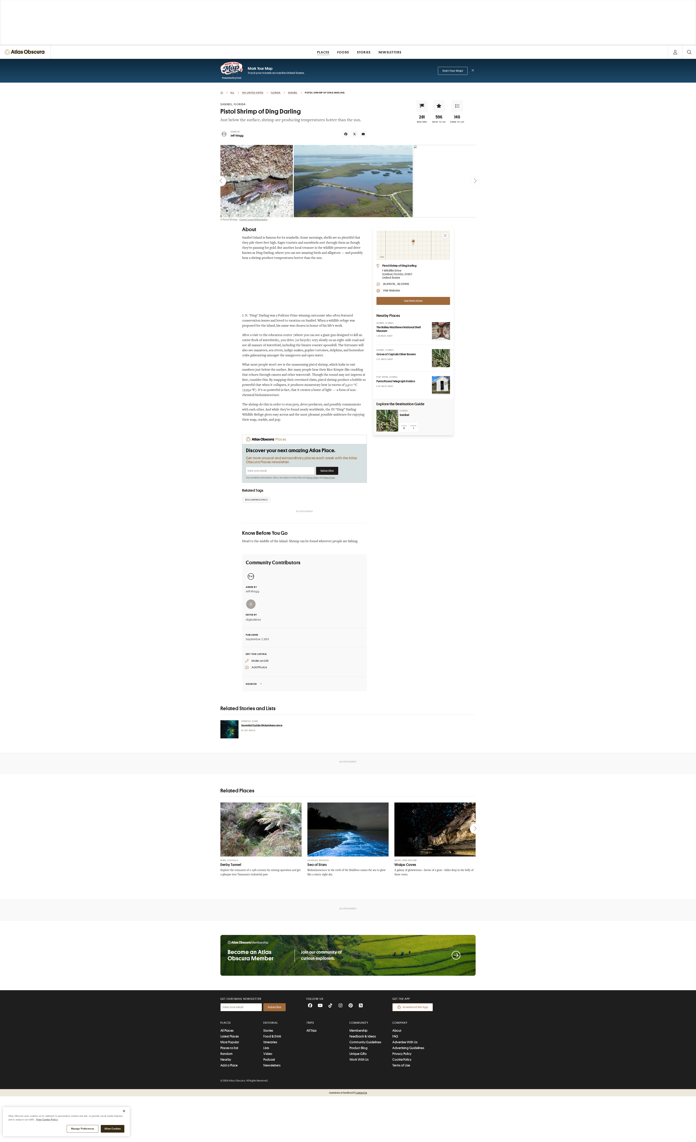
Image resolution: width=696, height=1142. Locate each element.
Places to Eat (229, 1048)
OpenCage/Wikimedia (253, 219)
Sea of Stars (317, 865)
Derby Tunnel (230, 865)
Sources (251, 684)
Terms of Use (329, 478)
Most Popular (229, 1042)
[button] (422, 106)
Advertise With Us (404, 1042)
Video (267, 1053)
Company (399, 1022)
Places (225, 1022)
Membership (358, 1030)
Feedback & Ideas (362, 1036)
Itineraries (270, 1042)
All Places (227, 1030)
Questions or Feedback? (348, 1092)
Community (358, 1022)
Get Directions (413, 300)
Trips (310, 1022)
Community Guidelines (365, 1042)
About (396, 1030)
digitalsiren (253, 619)
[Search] (689, 52)
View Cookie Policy (47, 1119)
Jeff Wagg (237, 135)
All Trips (311, 1030)
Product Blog (358, 1048)
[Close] (124, 1111)
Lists (266, 1048)
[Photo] (441, 331)
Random (226, 1053)
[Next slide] (475, 181)
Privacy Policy (313, 478)
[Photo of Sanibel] (387, 421)
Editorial (270, 1022)
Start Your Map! (452, 70)
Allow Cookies (112, 1128)
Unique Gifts (357, 1053)
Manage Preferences (82, 1128)
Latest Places (229, 1036)
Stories (268, 1030)
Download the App (415, 1007)
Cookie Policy (401, 1059)
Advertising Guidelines (408, 1048)
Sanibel (404, 415)
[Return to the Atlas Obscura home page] (25, 52)
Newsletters (271, 1065)
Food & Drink (272, 1036)
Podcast (269, 1059)
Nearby (225, 1059)
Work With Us (358, 1059)
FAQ (395, 1036)
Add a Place (229, 1065)
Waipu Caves (405, 865)
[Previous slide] (221, 181)
